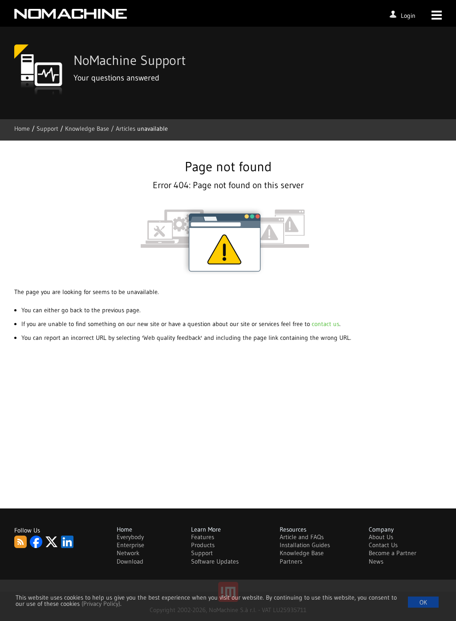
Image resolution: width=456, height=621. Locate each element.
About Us (381, 537)
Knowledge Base (302, 553)
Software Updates (215, 561)
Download (130, 561)
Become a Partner (392, 553)
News (376, 561)
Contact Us (383, 545)
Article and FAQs (302, 537)
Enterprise (130, 545)
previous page (120, 310)
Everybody (130, 537)
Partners (291, 561)
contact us (325, 324)
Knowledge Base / (90, 129)
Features (202, 537)
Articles (125, 129)
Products (203, 545)
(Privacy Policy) (100, 604)
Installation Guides (305, 545)
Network (128, 553)
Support (48, 129)
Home (23, 129)
